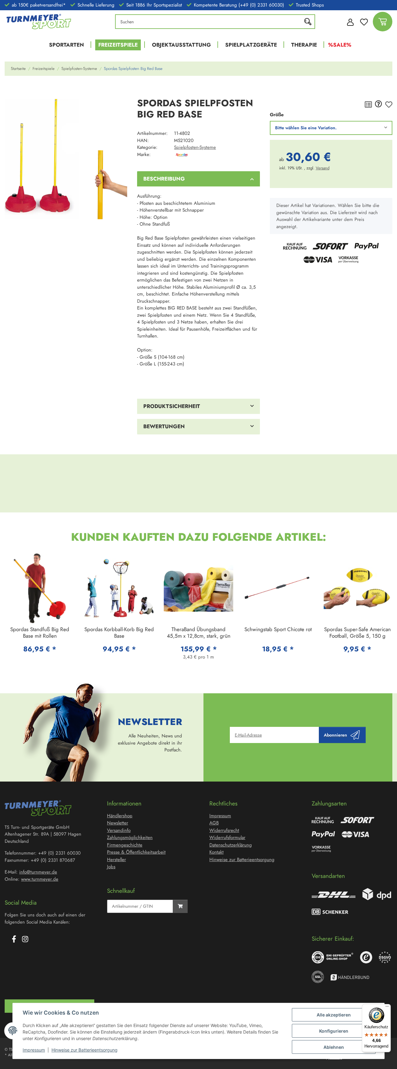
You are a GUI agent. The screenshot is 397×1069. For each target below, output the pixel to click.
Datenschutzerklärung (230, 845)
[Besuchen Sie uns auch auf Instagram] (25, 939)
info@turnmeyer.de (38, 872)
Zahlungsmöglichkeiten (130, 837)
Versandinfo (119, 830)
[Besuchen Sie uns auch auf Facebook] (14, 939)
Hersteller (116, 859)
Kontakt (216, 852)
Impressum (34, 1050)
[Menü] (387, 1008)
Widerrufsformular (227, 837)
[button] (348, 21)
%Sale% (339, 44)
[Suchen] (309, 21)
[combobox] (331, 128)
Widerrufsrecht (224, 830)
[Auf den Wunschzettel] (388, 104)
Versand (322, 168)
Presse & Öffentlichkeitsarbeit (136, 852)
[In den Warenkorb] (10, 89)
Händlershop (119, 815)
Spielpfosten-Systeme (195, 147)
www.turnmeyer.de (39, 879)
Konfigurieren (333, 1031)
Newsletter (117, 822)
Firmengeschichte (124, 845)
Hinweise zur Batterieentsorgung (84, 1050)
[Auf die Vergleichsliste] (368, 104)
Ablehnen (333, 1047)
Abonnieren (335, 735)
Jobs (111, 866)
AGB (214, 822)
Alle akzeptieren (334, 1014)
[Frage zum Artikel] (378, 104)
